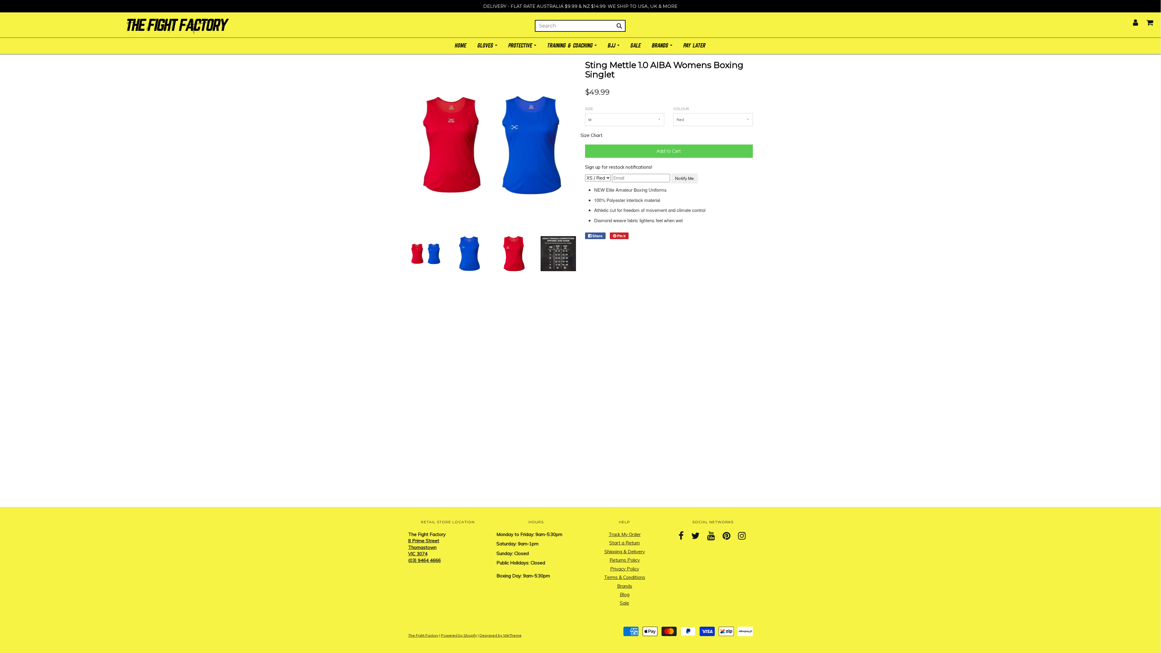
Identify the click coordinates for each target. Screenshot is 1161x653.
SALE (636, 46)
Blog (624, 594)
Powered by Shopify (459, 635)
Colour (681, 108)
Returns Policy (625, 560)
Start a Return (624, 543)
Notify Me (684, 178)
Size (589, 108)
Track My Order (625, 534)
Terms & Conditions (624, 577)
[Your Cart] (1146, 20)
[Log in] (1131, 20)
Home (461, 46)
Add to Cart (669, 151)
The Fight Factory (423, 635)
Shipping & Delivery (624, 551)
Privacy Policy (624, 569)
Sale (624, 603)
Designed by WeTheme (501, 635)
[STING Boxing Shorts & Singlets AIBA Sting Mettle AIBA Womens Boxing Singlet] (558, 253)
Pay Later (695, 46)
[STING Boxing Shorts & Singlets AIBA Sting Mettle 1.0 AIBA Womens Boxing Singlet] (425, 253)
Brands (624, 586)
